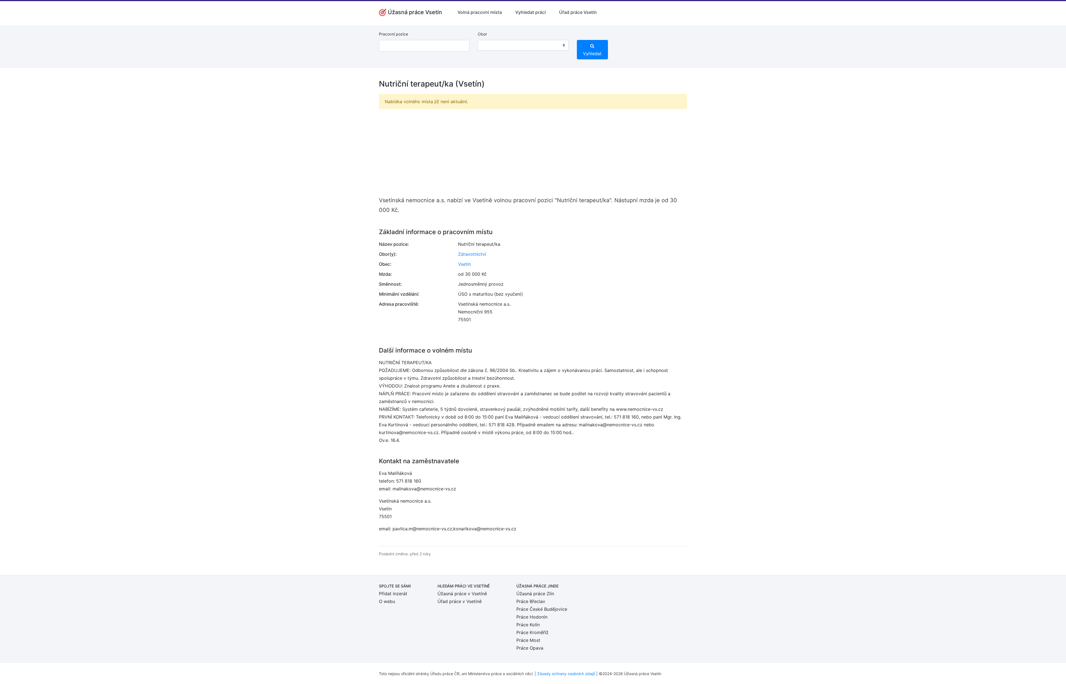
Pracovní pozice (393, 34)
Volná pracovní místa (479, 12)
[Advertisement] (533, 152)
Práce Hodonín (531, 617)
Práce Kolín (528, 624)
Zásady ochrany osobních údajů (566, 673)
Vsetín (464, 264)
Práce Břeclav (530, 601)
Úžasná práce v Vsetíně (462, 593)
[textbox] (489, 45)
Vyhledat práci (530, 12)
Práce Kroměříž (532, 632)
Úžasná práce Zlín (535, 593)
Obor (482, 34)
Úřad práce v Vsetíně (460, 601)
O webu (387, 601)
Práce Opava (529, 648)
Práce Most (528, 640)
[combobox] (523, 45)
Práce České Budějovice (541, 609)
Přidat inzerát (393, 593)
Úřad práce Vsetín (578, 12)
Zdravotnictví (472, 254)
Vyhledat (592, 53)
